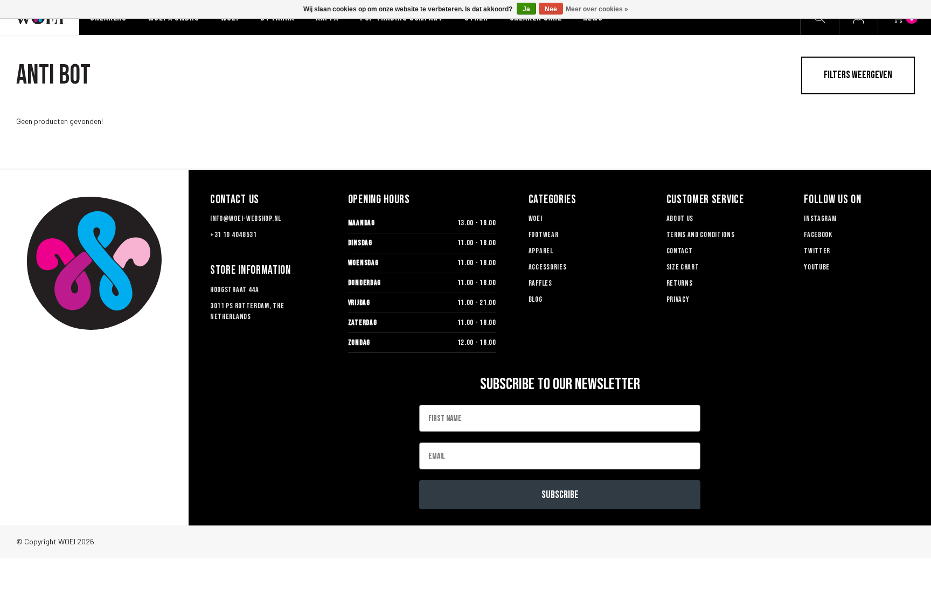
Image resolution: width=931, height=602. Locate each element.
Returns (679, 283)
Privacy (678, 299)
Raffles (540, 283)
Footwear (544, 234)
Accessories (548, 267)
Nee (551, 9)
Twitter (817, 250)
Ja (526, 9)
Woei (536, 218)
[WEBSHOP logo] (94, 263)
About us (680, 218)
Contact (679, 250)
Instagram (820, 218)
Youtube (817, 267)
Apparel (541, 250)
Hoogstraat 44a (234, 289)
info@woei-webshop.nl (245, 218)
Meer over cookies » (597, 9)
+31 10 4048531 (233, 234)
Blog (536, 299)
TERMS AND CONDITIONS (700, 234)
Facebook (818, 234)
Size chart (682, 267)
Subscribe (560, 494)
